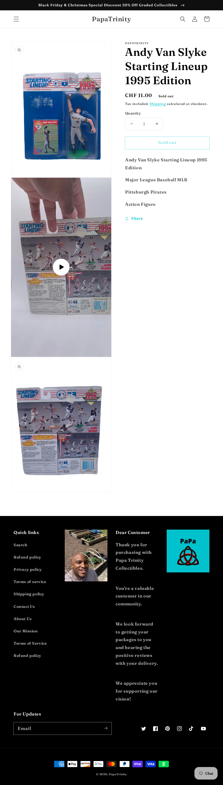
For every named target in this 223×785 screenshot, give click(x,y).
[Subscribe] (106, 728)
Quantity (133, 113)
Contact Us (24, 606)
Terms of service (30, 581)
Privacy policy (28, 569)
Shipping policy (29, 593)
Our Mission (26, 631)
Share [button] (137, 218)
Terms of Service (30, 643)
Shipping (158, 104)
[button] (16, 19)
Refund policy (27, 557)
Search (20, 544)
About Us (23, 618)
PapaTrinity (118, 774)
